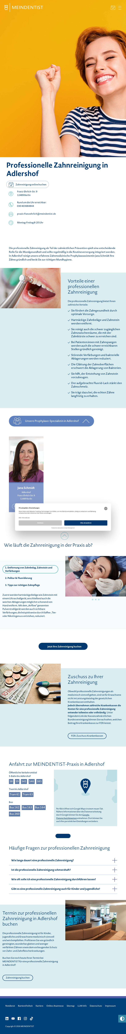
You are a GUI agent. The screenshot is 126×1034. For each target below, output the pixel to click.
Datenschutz (96, 1006)
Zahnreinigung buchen (18, 978)
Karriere (39, 1006)
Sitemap (71, 1006)
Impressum (110, 1006)
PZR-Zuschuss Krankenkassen (87, 736)
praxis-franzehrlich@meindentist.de (36, 214)
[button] (122, 1019)
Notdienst (10, 1006)
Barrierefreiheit (25, 1006)
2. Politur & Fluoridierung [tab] (18, 578)
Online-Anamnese (55, 1006)
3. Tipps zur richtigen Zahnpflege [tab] (22, 585)
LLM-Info (82, 1006)
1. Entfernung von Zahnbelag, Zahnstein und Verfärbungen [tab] (28, 570)
